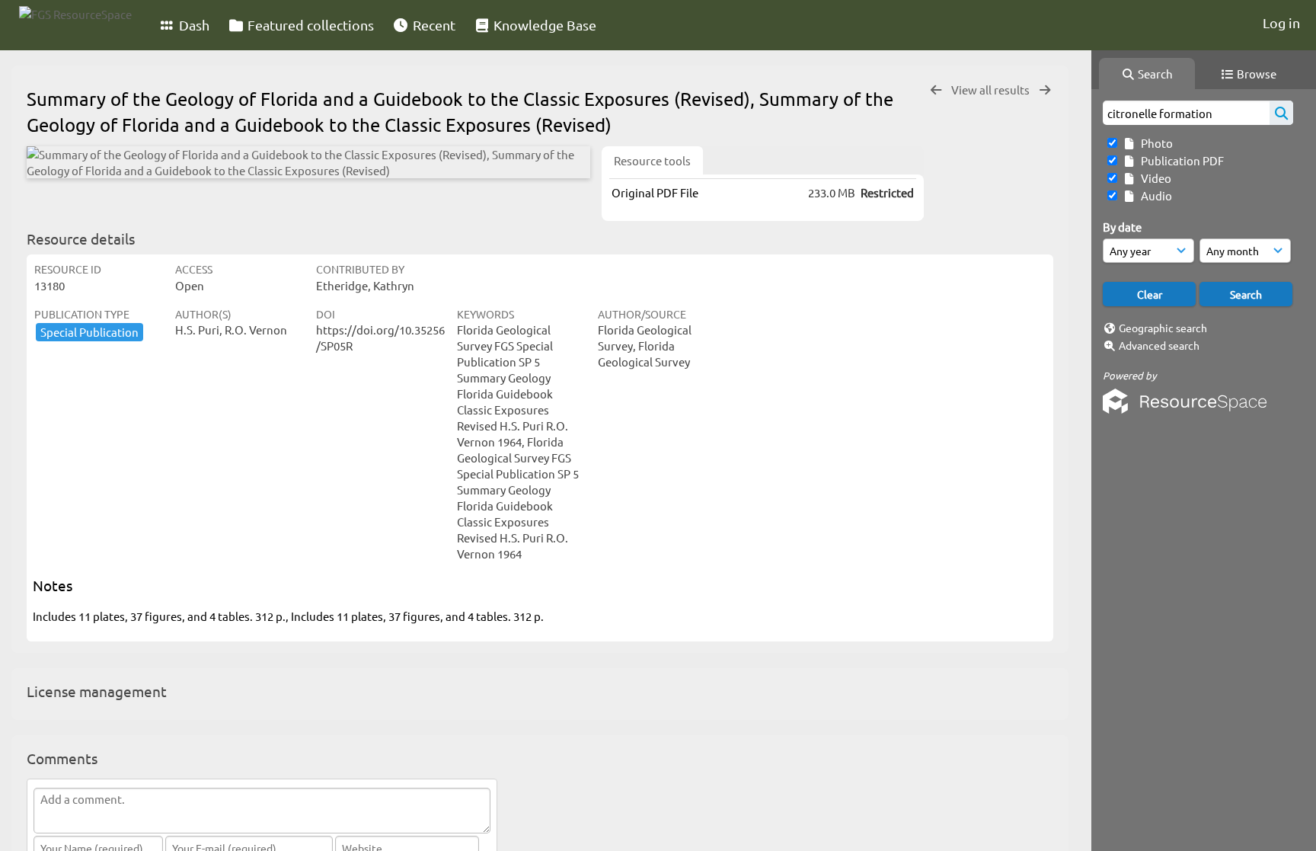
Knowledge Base (543, 25)
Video (1153, 178)
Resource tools (652, 160)
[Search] (1281, 113)
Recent (432, 25)
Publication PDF (1180, 160)
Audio (1154, 195)
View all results (991, 89)
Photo (1154, 143)
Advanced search (1159, 345)
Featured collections (309, 25)
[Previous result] (936, 90)
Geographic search (1163, 327)
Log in (1281, 22)
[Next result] (1045, 90)
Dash (192, 25)
